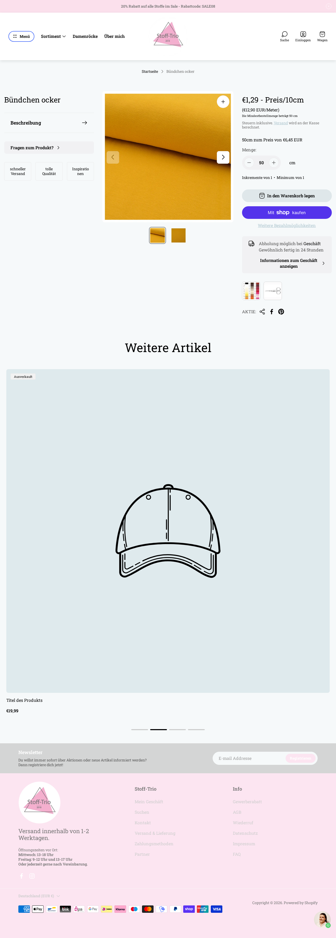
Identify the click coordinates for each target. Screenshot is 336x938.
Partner (142, 854)
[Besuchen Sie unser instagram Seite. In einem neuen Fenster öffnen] (32, 876)
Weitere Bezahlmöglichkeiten (287, 225)
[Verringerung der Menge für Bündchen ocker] (249, 163)
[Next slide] (223, 157)
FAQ (237, 854)
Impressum (244, 843)
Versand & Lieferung (155, 833)
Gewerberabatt (247, 801)
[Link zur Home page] (39, 802)
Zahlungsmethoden (154, 843)
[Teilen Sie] (262, 311)
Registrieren (300, 758)
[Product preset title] (168, 531)
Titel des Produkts (24, 700)
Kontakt (143, 822)
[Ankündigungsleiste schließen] (329, 6)
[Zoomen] (223, 101)
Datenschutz (245, 833)
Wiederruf (243, 822)
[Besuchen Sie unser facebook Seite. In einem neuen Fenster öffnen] (21, 876)
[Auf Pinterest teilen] (281, 311)
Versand (281, 122)
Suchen (142, 812)
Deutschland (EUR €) (36, 895)
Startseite (150, 71)
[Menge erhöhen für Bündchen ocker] (274, 163)
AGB (237, 812)
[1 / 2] (157, 235)
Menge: (249, 149)
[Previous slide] (113, 157)
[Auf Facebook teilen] (272, 311)
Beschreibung (25, 123)
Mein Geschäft (149, 801)
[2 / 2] (178, 235)
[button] (139, 729)
